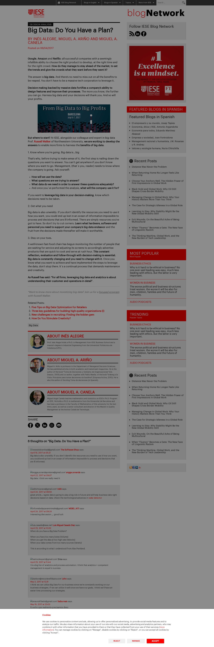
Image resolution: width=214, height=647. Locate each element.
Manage (136, 641)
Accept (155, 641)
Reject (116, 641)
